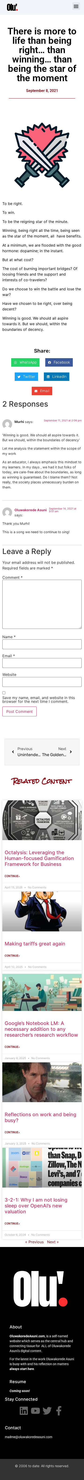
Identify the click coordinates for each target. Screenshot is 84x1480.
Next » (53, 1241)
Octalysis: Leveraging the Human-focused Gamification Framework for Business (39, 858)
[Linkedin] (23, 1410)
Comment (12, 577)
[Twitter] (47, 1410)
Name (9, 637)
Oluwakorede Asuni (30, 510)
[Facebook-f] (58, 1410)
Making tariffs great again (35, 944)
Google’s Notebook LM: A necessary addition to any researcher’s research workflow (41, 1029)
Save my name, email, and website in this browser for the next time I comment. (38, 699)
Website (9, 674)
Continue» (12, 876)
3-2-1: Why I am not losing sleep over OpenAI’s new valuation (36, 1205)
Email (8, 656)
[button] (76, 6)
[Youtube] (35, 1410)
